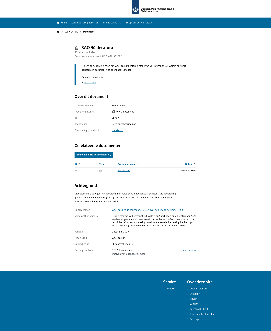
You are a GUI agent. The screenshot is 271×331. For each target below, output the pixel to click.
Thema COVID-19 (112, 22)
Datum (190, 164)
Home (63, 22)
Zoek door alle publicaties (84, 22)
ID (85, 164)
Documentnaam (128, 164)
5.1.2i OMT (90, 82)
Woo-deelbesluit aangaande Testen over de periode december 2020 (148, 209)
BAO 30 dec (124, 170)
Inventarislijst (189, 250)
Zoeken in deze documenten (92, 154)
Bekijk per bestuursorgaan (139, 22)
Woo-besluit (71, 31)
